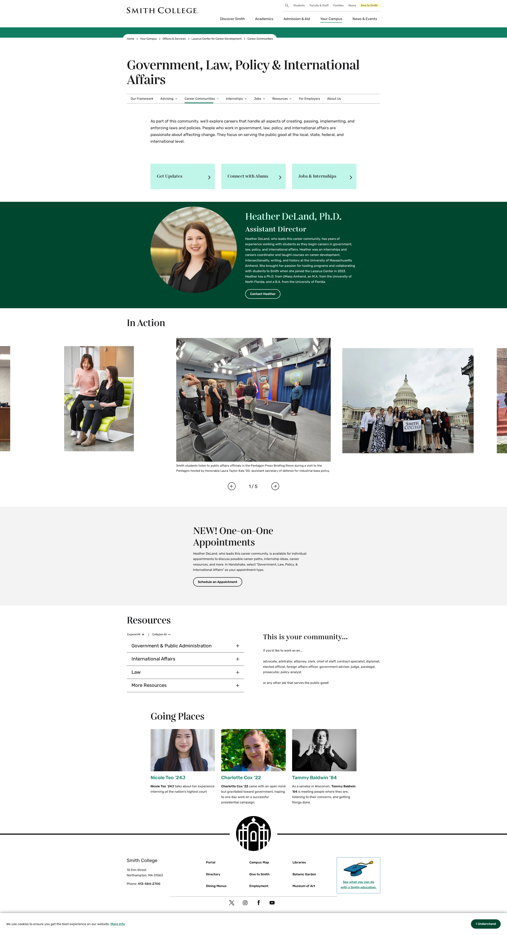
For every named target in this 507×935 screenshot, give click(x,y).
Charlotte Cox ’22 (241, 777)
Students (299, 5)
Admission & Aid (297, 19)
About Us (334, 98)
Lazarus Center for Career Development (217, 38)
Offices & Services (174, 38)
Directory (213, 874)
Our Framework (142, 98)
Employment (258, 886)
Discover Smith (232, 19)
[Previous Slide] (232, 486)
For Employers (309, 98)
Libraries (299, 862)
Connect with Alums (248, 176)
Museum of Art (304, 886)
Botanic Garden (304, 874)
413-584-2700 (149, 884)
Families (338, 5)
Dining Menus (216, 886)
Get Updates (169, 176)
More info (118, 924)
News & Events (365, 19)
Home (130, 38)
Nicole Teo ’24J (168, 777)
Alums (352, 5)
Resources (280, 98)
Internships (234, 98)
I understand (486, 924)
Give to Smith (369, 5)
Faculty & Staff (319, 5)
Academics (264, 19)
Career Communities (260, 38)
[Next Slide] (275, 486)
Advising (166, 98)
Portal (210, 862)
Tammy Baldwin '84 (314, 777)
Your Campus (331, 19)
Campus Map (259, 862)
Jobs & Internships (317, 176)
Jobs (257, 98)
